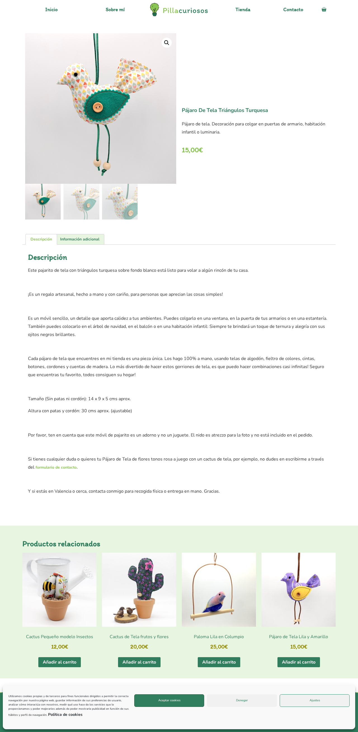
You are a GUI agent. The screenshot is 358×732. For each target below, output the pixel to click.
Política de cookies (65, 714)
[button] (167, 43)
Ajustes (315, 700)
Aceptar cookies (169, 700)
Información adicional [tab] (79, 239)
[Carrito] (323, 9)
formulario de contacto (56, 467)
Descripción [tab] (41, 239)
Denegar (242, 700)
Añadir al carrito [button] (59, 662)
